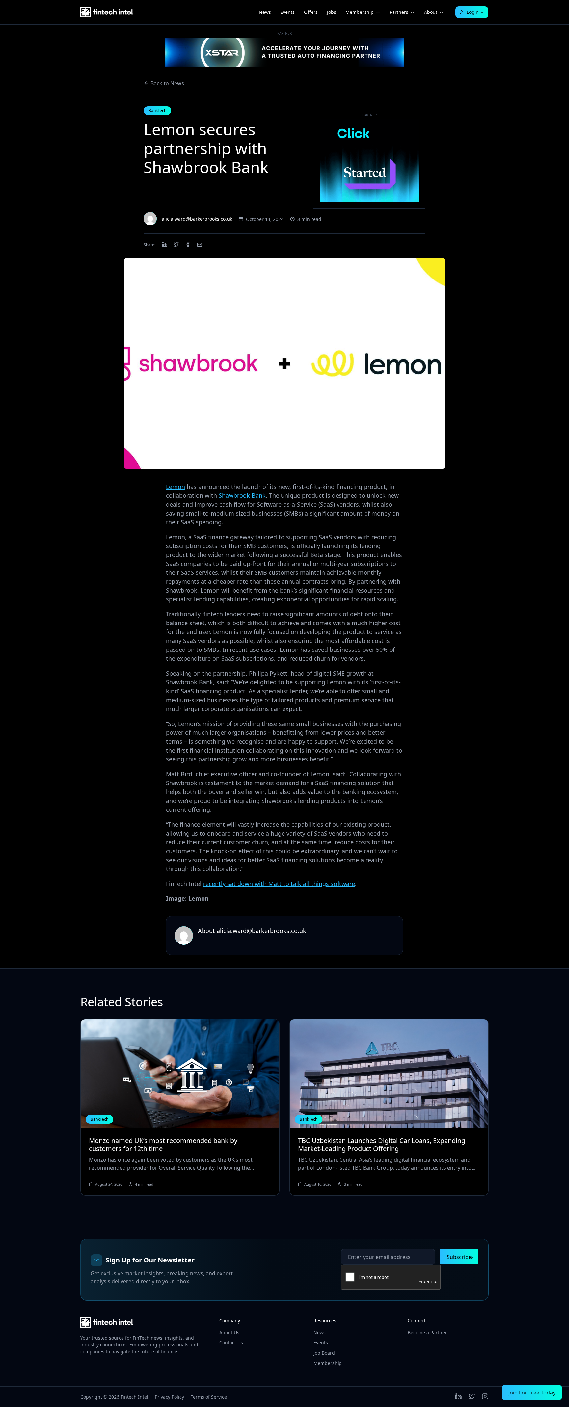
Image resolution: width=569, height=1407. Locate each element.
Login (473, 12)
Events (287, 12)
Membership (359, 12)
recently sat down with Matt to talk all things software (279, 884)
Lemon (175, 487)
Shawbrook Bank (242, 495)
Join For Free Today (531, 1392)
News (265, 12)
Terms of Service (209, 1397)
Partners (399, 12)
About (430, 12)
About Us (229, 1332)
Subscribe (459, 1257)
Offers (311, 12)
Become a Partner (427, 1332)
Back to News (167, 83)
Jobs (331, 12)
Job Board (324, 1353)
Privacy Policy (169, 1397)
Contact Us (231, 1343)
